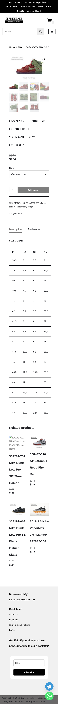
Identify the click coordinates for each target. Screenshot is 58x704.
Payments (13, 619)
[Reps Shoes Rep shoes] (13, 20)
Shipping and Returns (19, 625)
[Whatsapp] (49, 696)
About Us (13, 614)
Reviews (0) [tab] (34, 229)
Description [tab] (15, 229)
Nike (20, 47)
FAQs (12, 630)
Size (11, 168)
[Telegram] (49, 686)
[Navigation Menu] (52, 31)
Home (12, 47)
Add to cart (34, 190)
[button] (44, 59)
